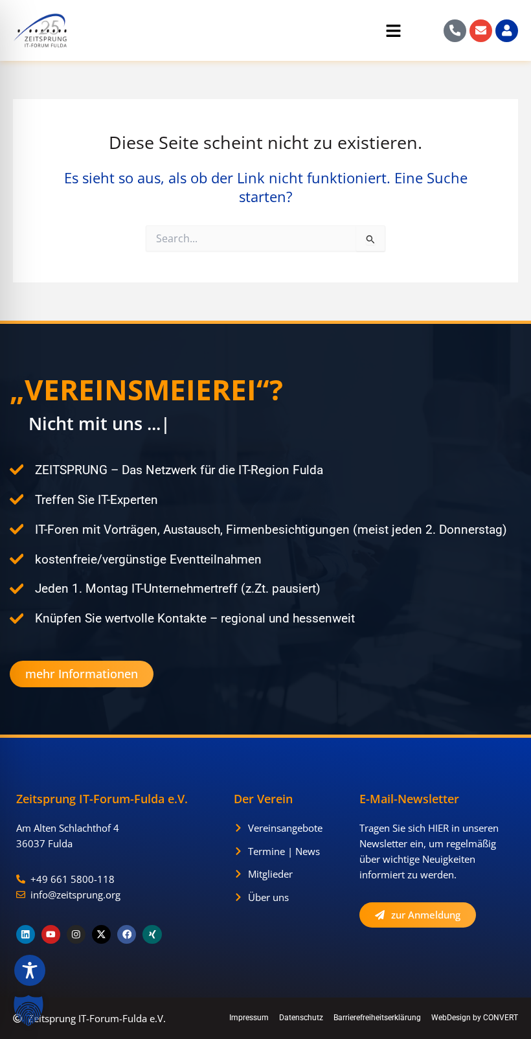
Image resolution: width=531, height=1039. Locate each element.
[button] (247, 33)
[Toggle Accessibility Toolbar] (30, 970)
